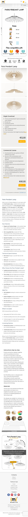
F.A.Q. (14, 484)
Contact (14, 479)
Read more (6, 177)
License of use (14, 487)
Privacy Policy (14, 489)
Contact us (22, 192)
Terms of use (14, 486)
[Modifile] (3, 1)
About (14, 477)
